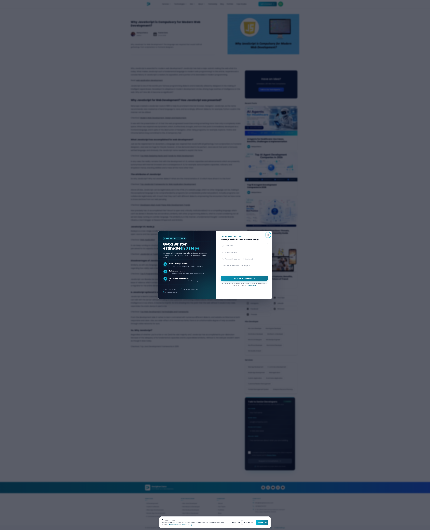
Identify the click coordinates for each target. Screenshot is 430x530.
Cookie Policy (187, 525)
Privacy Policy (251, 285)
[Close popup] (268, 235)
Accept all (262, 522)
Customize (249, 522)
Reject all (236, 522)
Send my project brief (244, 278)
